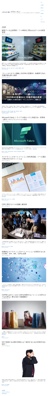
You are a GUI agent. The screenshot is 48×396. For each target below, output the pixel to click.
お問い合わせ (43, 21)
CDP (3, 151)
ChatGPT (7, 112)
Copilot (6, 151)
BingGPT (4, 112)
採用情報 (42, 13)
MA (7, 246)
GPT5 (15, 112)
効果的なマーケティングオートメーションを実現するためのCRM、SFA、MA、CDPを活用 (23, 253)
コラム (42, 19)
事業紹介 (42, 7)
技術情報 (23, 151)
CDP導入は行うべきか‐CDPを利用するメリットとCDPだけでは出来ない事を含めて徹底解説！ (24, 296)
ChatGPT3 (11, 112)
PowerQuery (19, 151)
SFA (9, 246)
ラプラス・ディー (15, 11)
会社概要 (42, 5)
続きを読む (35, 148)
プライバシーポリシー (6, 391)
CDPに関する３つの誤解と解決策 (14, 204)
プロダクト (42, 10)
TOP (41, 2)
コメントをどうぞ (5, 152)
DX (5, 246)
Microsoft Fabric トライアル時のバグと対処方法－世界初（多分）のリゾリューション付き (23, 118)
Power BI (15, 151)
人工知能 (11, 246)
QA (41, 16)
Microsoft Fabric (10, 151)
